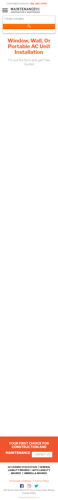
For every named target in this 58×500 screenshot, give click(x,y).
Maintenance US (32, 497)
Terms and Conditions (20, 481)
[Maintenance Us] (27, 10)
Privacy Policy (41, 481)
